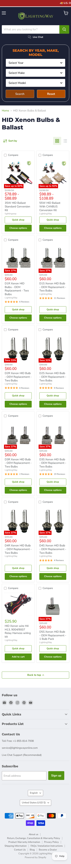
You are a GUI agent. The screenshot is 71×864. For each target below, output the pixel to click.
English (34, 793)
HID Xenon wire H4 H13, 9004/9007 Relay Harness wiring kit (18, 631)
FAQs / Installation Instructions (47, 846)
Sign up (56, 776)
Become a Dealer (48, 849)
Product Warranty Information (24, 842)
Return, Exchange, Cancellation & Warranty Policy (33, 838)
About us (33, 834)
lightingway (10, 213)
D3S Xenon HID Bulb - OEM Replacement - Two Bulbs (52, 463)
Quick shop (18, 219)
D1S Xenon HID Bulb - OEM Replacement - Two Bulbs (52, 287)
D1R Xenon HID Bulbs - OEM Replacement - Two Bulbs (17, 289)
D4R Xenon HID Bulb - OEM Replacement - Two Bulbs (18, 549)
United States (34, 802)
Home (5, 110)
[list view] (65, 141)
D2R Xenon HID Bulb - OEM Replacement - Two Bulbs (18, 376)
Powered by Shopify (35, 857)
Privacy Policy (51, 842)
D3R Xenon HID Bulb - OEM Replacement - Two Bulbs (18, 463)
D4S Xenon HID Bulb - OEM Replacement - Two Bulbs (52, 549)
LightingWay (45, 213)
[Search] (64, 29)
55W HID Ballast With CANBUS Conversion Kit (49, 206)
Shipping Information (16, 846)
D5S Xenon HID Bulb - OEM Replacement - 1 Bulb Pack (52, 635)
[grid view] (57, 141)
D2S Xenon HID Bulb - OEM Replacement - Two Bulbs (52, 376)
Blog (32, 849)
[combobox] (35, 63)
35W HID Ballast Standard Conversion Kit (17, 206)
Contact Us (20, 849)
